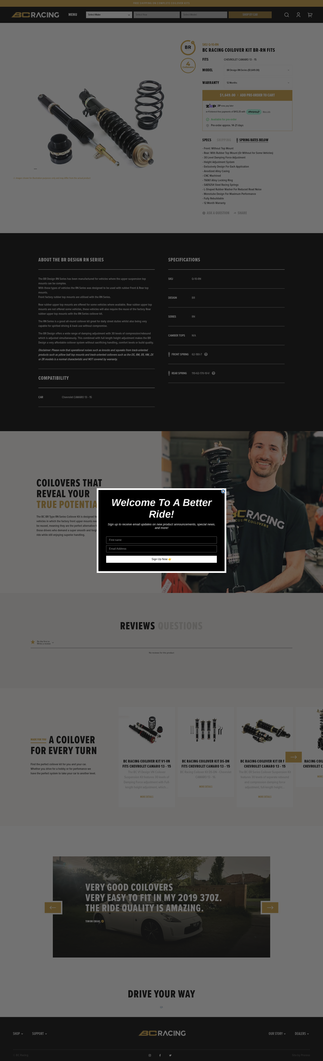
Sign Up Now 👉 (162, 559)
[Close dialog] (223, 491)
